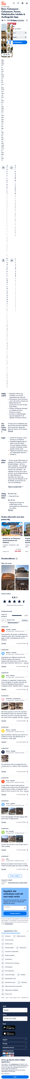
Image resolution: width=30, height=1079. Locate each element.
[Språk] (22, 3)
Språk (4, 1006)
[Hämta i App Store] (9, 1033)
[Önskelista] (18, 3)
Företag (5, 1043)
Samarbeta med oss (8, 1047)
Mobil (4, 1024)
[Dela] (27, 20)
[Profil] (27, 3)
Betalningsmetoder (8, 1051)
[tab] (10, 931)
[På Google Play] (9, 1028)
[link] (11, 538)
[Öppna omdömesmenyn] (27, 630)
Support (5, 1039)
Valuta (5, 1014)
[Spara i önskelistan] (20, 523)
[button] (8, 20)
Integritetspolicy (9, 924)
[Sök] (13, 3)
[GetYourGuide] (3, 3)
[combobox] (14, 622)
